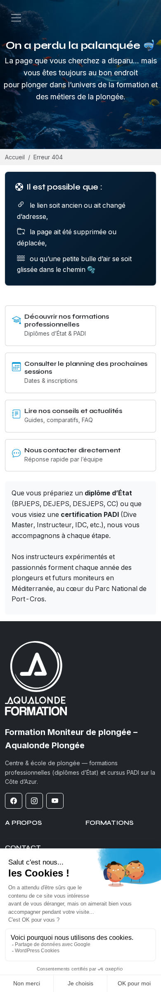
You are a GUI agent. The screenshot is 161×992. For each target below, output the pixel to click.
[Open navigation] (16, 18)
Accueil (15, 157)
